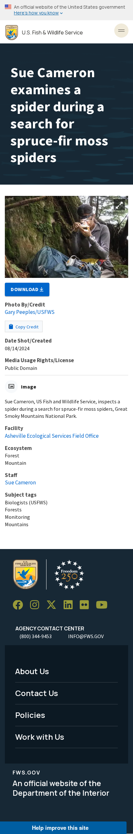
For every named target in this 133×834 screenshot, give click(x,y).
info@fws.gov (86, 636)
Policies (30, 715)
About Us (32, 671)
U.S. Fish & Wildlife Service (52, 32)
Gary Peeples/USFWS (30, 312)
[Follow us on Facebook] (20, 605)
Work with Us (39, 736)
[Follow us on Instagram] (37, 605)
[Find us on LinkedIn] (70, 605)
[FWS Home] (11, 32)
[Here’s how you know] (66, 10)
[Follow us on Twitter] (53, 605)
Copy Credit (26, 327)
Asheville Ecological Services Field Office (52, 435)
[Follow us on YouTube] (104, 605)
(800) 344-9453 (35, 636)
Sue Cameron (20, 482)
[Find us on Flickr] (86, 605)
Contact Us (36, 693)
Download (25, 289)
